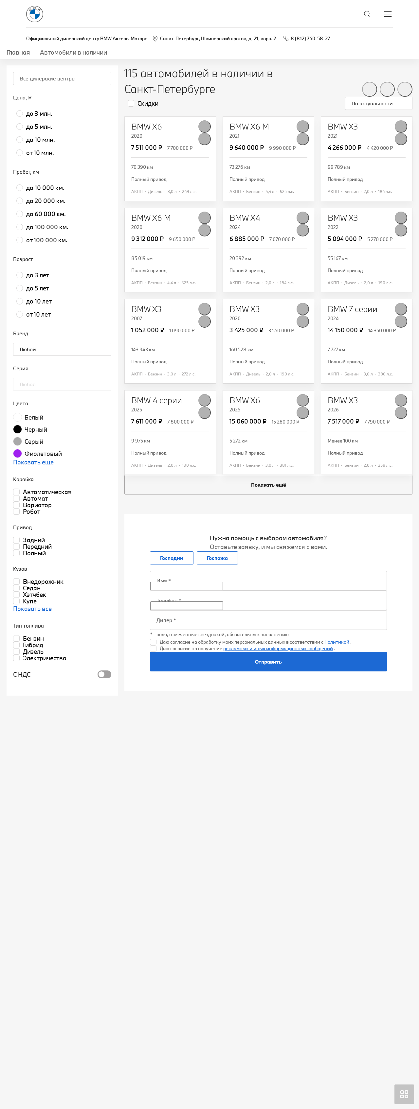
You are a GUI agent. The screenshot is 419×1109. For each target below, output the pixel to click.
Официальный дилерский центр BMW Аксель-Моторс (86, 38)
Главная (18, 52)
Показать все (32, 609)
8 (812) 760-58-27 (310, 38)
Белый (34, 417)
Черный (36, 429)
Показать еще (33, 462)
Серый (34, 441)
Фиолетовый (43, 454)
